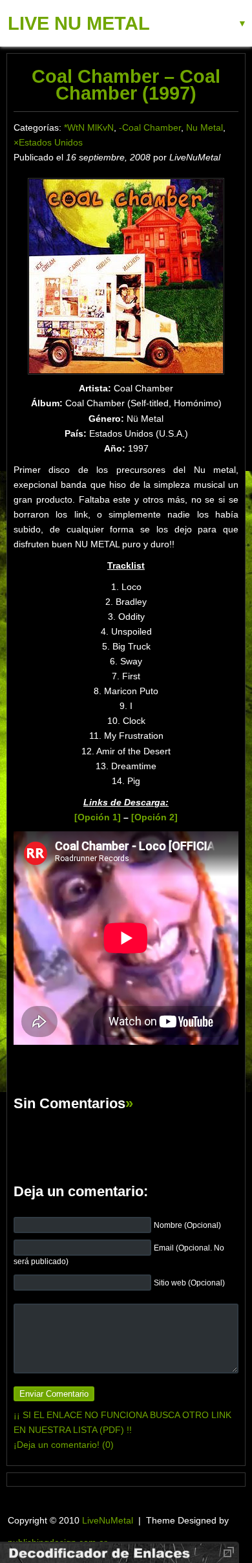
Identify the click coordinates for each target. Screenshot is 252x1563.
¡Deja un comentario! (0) (64, 1444)
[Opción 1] (97, 817)
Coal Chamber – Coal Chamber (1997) (126, 85)
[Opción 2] (154, 817)
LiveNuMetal (107, 1520)
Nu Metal (204, 127)
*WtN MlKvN (89, 127)
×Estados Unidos (48, 142)
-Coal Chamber (150, 127)
